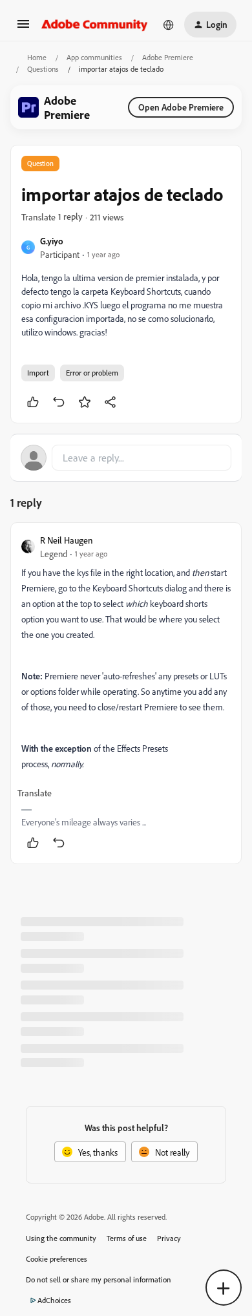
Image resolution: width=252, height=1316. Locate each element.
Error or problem (92, 372)
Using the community (61, 1238)
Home (37, 57)
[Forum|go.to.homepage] (94, 24)
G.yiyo (51, 240)
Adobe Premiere (167, 57)
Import (38, 372)
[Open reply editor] (126, 457)
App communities (94, 57)
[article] (126, 693)
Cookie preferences (56, 1259)
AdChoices (54, 1300)
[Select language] (168, 24)
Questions (43, 69)
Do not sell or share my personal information (98, 1279)
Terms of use (127, 1238)
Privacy (169, 1238)
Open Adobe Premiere (181, 106)
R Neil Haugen (66, 540)
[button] (23, 28)
